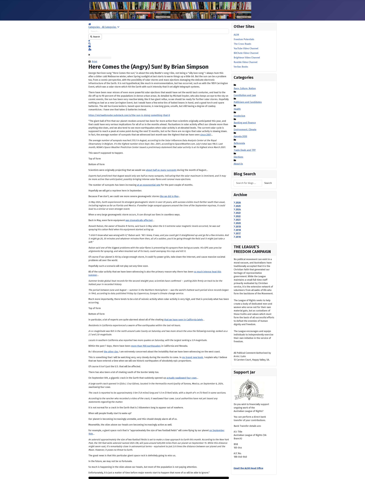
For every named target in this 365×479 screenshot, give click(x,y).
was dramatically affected (139, 220)
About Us (238, 163)
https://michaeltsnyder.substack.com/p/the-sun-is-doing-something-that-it (129, 115)
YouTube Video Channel (246, 48)
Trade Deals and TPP (245, 150)
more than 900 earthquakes (146, 346)
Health (237, 109)
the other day (111, 351)
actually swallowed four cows (182, 378)
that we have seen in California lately (183, 319)
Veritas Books (241, 66)
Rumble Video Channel (245, 62)
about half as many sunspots (161, 170)
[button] (158, 43)
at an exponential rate (148, 185)
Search (96, 36)
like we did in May (169, 196)
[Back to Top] (360, 474)
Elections (238, 157)
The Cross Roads (242, 44)
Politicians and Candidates (248, 102)
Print (94, 61)
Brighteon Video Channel (247, 57)
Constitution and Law (245, 95)
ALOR (236, 34)
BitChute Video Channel (246, 53)
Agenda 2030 (240, 136)
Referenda (239, 143)
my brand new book (192, 357)
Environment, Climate (245, 129)
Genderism (239, 115)
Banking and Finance (245, 122)
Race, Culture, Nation (245, 88)
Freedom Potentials (244, 39)
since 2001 (205, 134)
